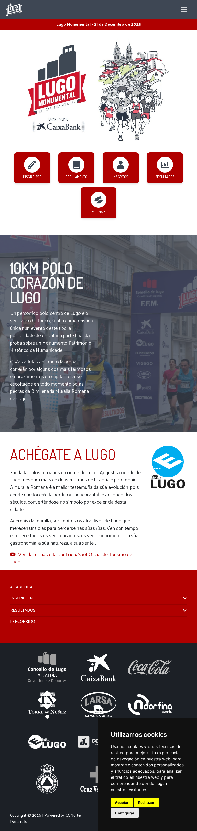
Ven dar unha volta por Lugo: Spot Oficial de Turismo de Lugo (71, 558)
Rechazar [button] (146, 802)
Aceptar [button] (122, 802)
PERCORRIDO (22, 621)
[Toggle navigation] (184, 10)
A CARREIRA (21, 587)
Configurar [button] (124, 813)
